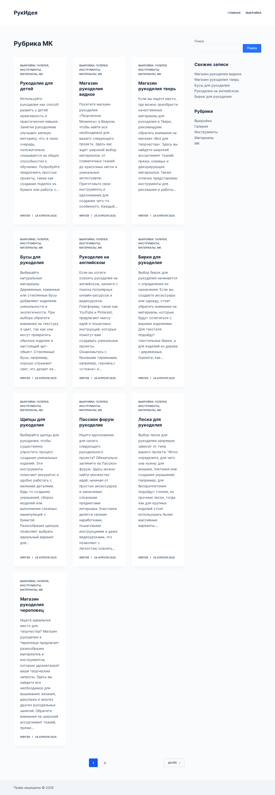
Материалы (28, 74)
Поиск (199, 41)
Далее (172, 762)
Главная (234, 12)
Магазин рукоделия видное (91, 89)
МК (41, 74)
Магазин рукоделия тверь (216, 79)
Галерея (42, 65)
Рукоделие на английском (216, 91)
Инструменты (30, 69)
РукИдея (25, 12)
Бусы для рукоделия (212, 85)
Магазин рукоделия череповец (32, 604)
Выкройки (253, 12)
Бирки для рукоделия (213, 96)
